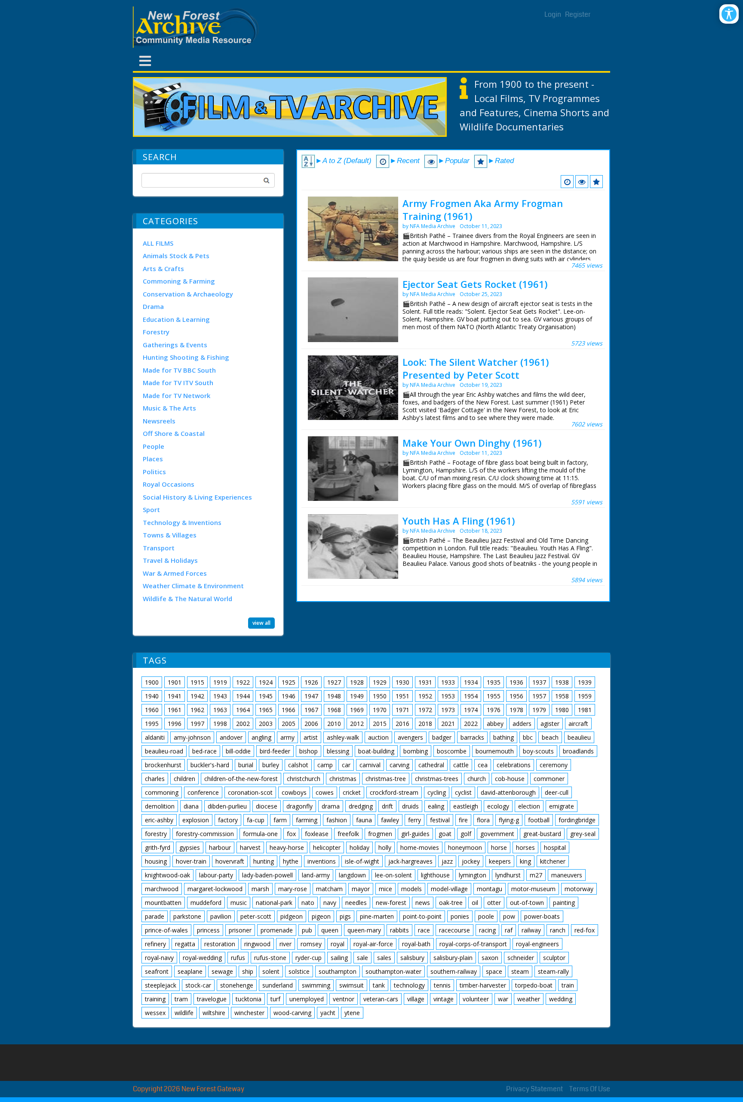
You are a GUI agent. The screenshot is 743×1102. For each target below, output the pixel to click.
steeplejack (160, 985)
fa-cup (255, 820)
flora (483, 820)
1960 (152, 710)
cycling (436, 792)
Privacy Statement (534, 1089)
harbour (220, 847)
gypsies (189, 847)
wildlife (184, 1013)
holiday (359, 847)
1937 (539, 682)
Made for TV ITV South (178, 382)
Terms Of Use (589, 1089)
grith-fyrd (157, 847)
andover (231, 737)
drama (331, 806)
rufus (238, 958)
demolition (160, 806)
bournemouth (495, 751)
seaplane (190, 971)
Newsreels (159, 421)
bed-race (204, 751)
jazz (447, 861)
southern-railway (453, 971)
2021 (448, 723)
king (525, 861)
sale (362, 958)
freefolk (348, 834)
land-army (316, 875)
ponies (460, 916)
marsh (260, 889)
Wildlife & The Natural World (187, 598)
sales (384, 958)
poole (486, 916)
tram (181, 999)
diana (191, 806)
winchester (249, 1013)
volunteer (476, 999)
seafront (157, 971)
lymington (472, 875)
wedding (560, 999)
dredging (361, 806)
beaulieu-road (164, 751)
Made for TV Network (176, 395)
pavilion (220, 916)
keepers (500, 861)
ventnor (343, 999)
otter (494, 902)
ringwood (257, 944)
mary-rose (292, 889)
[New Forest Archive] (197, 27)
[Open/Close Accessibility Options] (729, 14)
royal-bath (416, 944)
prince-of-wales (166, 930)
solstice (299, 971)
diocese (266, 806)
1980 (562, 710)
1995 (152, 723)
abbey (495, 723)
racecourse (454, 930)
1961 (174, 710)
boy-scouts (538, 751)
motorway (579, 889)
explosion (195, 820)
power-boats (542, 916)
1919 (220, 682)
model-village (449, 889)
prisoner (240, 930)
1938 (562, 682)
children (184, 779)
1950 (380, 696)
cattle (461, 765)
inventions (321, 861)
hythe (290, 861)
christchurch (303, 779)
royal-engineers (537, 944)
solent (270, 971)
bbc (528, 737)
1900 (152, 682)
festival (440, 820)
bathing (503, 737)
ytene (352, 1013)
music (238, 902)
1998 (220, 723)
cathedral (431, 765)
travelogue (212, 999)
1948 (334, 696)
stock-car (198, 985)
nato (307, 902)
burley (270, 765)
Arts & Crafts (163, 268)
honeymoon (465, 847)
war (503, 999)
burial (245, 765)
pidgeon (291, 916)
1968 (334, 710)
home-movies (419, 847)
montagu (489, 889)
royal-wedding (202, 958)
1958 (562, 696)
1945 (266, 696)
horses (525, 847)
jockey (471, 861)
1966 (288, 710)
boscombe (452, 751)
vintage (443, 999)
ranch (557, 930)
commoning (161, 792)
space (494, 971)
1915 (197, 682)
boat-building (376, 751)
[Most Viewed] (581, 181)
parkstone (187, 916)
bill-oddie (238, 751)
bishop (308, 751)
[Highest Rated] (596, 181)
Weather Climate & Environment (193, 585)
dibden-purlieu (227, 806)
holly (384, 847)
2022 (471, 723)
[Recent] (567, 181)
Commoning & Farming (179, 281)
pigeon (321, 916)
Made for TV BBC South (179, 370)
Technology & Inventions (182, 522)
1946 (288, 696)
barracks (472, 737)
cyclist (463, 792)
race (424, 930)
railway (531, 930)
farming (306, 820)
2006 (311, 723)
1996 (174, 723)
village (415, 999)
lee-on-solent (393, 875)
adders (522, 723)
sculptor (554, 958)
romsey (311, 944)
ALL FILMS (158, 243)
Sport (151, 509)
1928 (357, 682)
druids (410, 806)
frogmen (380, 834)
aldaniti (155, 737)
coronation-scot (250, 792)
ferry (414, 820)
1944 (243, 696)
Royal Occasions (168, 484)
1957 (539, 696)
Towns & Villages (169, 535)
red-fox (584, 930)
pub (307, 930)
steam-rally (553, 971)
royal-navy (159, 958)
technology (409, 985)
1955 (493, 696)
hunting (263, 861)
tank (379, 985)
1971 (402, 710)
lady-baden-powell (267, 875)
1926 (311, 682)
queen (329, 930)
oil (475, 902)
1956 (516, 696)
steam (520, 971)
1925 (288, 682)
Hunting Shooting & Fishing (186, 357)
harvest (250, 847)
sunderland (277, 985)
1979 (539, 710)
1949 (357, 696)
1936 (516, 682)
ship (247, 971)
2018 (425, 723)
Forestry (156, 331)
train (568, 985)
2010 (334, 723)
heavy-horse (287, 847)
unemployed (306, 999)
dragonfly (299, 806)
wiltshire (214, 1013)
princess (208, 930)
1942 (197, 696)
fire (463, 820)
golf (466, 834)
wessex (155, 1013)
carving (399, 765)
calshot (298, 765)
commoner (549, 779)
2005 (288, 723)
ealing (436, 806)
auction (378, 737)
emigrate (561, 806)
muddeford (205, 902)
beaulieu (579, 737)
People (153, 446)
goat (445, 834)
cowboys (294, 792)
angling (261, 737)
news (422, 902)
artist (311, 737)
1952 (425, 696)
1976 (493, 710)
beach (550, 737)
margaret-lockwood (215, 889)
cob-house (510, 779)
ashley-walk (343, 737)
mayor (361, 889)
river (285, 944)
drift (387, 806)
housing (156, 861)
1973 (448, 710)
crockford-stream (394, 792)
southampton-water (393, 971)
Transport (159, 547)
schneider (520, 958)
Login (552, 14)
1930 (402, 682)
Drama (153, 306)
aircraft (578, 723)
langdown (352, 875)
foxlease (317, 834)
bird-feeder (275, 751)
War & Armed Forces (175, 573)
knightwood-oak (167, 875)
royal (337, 944)
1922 (243, 682)
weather (528, 999)
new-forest (391, 902)
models (411, 889)
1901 (174, 682)
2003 (266, 723)
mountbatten (163, 902)
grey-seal (583, 834)
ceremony (554, 765)
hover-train (191, 861)
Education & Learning (176, 319)
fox (291, 834)
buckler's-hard (209, 765)
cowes (325, 792)
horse (499, 847)
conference (203, 792)
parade (154, 916)
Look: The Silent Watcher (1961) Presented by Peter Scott (475, 368)
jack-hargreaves (410, 861)
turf (275, 999)
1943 (220, 696)
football (539, 820)
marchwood (161, 889)
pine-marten (377, 916)
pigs (345, 916)
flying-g (509, 820)
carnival (370, 765)
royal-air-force (373, 944)
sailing (339, 958)
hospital (555, 847)
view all (261, 623)
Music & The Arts (169, 408)
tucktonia (248, 999)
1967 (311, 710)
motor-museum (533, 889)
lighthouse (435, 875)
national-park (274, 902)
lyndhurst (508, 875)
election (529, 806)
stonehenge (236, 985)
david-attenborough (508, 792)
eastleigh (465, 806)
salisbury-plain (453, 958)
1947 (311, 696)
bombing (415, 751)
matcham (329, 889)
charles (155, 779)
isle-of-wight (362, 861)
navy (329, 902)
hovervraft (229, 861)
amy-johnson (192, 737)
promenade (277, 930)
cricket (352, 792)
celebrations (514, 765)
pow (509, 916)
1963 (220, 710)
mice (385, 889)
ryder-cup (308, 958)
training (155, 999)
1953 (448, 696)
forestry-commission (205, 834)
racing (487, 930)
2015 (380, 723)
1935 (493, 682)
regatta (185, 944)
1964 (243, 710)
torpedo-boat (534, 985)
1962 (197, 710)
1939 (585, 682)
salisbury (412, 958)
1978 (516, 710)
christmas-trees (436, 779)
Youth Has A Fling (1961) (458, 520)
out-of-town (527, 902)
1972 (425, 710)
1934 (471, 682)
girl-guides (415, 834)
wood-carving (292, 1013)
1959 (585, 696)
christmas (342, 779)
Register (578, 14)
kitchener (552, 861)
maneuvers (566, 875)
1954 (471, 696)
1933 (448, 682)
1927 (334, 682)
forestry (156, 834)
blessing (338, 751)
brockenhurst (163, 765)
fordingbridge (577, 820)
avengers (410, 737)
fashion (336, 820)
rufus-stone (270, 958)
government (497, 834)
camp (325, 765)
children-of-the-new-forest (241, 779)
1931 (425, 682)
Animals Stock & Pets (176, 255)
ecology (498, 806)
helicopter (327, 847)
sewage (222, 971)
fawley (390, 820)
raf (509, 930)
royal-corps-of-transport (473, 944)
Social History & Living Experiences (197, 497)
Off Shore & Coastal (174, 433)
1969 (357, 710)
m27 (536, 875)
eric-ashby (159, 820)
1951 (402, 696)
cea (483, 765)
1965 (266, 710)
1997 (197, 723)
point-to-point (422, 916)
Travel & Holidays (170, 560)
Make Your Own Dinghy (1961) (471, 442)
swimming (316, 985)
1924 (266, 682)
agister (549, 723)
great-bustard (542, 834)
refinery (155, 944)
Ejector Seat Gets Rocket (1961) (474, 284)
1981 (585, 710)
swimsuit (351, 985)
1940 (152, 696)
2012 (357, 723)
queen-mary (364, 930)
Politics (154, 471)
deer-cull (556, 792)
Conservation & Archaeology (188, 294)
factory (228, 820)
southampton (337, 971)
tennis (442, 985)
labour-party (216, 875)
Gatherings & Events (175, 344)
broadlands (578, 751)
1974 (471, 710)
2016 (402, 723)
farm (280, 820)
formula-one (260, 834)
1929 (380, 682)
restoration (219, 944)
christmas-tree (385, 779)
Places (153, 458)
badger (441, 737)
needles (356, 902)
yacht (327, 1013)
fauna (364, 820)
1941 (174, 696)
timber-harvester (483, 985)
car (346, 765)
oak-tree (451, 902)
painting (564, 902)
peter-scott (255, 916)
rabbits (399, 930)
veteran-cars (380, 999)
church (476, 779)
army (287, 737)
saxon (490, 958)
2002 (243, 723)
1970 (380, 710)
